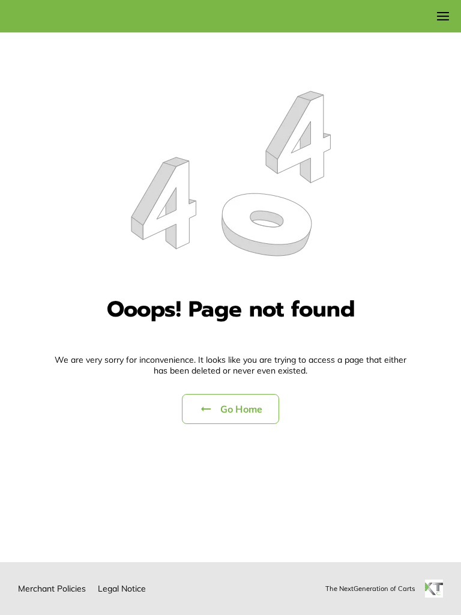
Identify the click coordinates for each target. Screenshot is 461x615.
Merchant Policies (52, 588)
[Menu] (443, 16)
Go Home (241, 409)
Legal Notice (122, 588)
